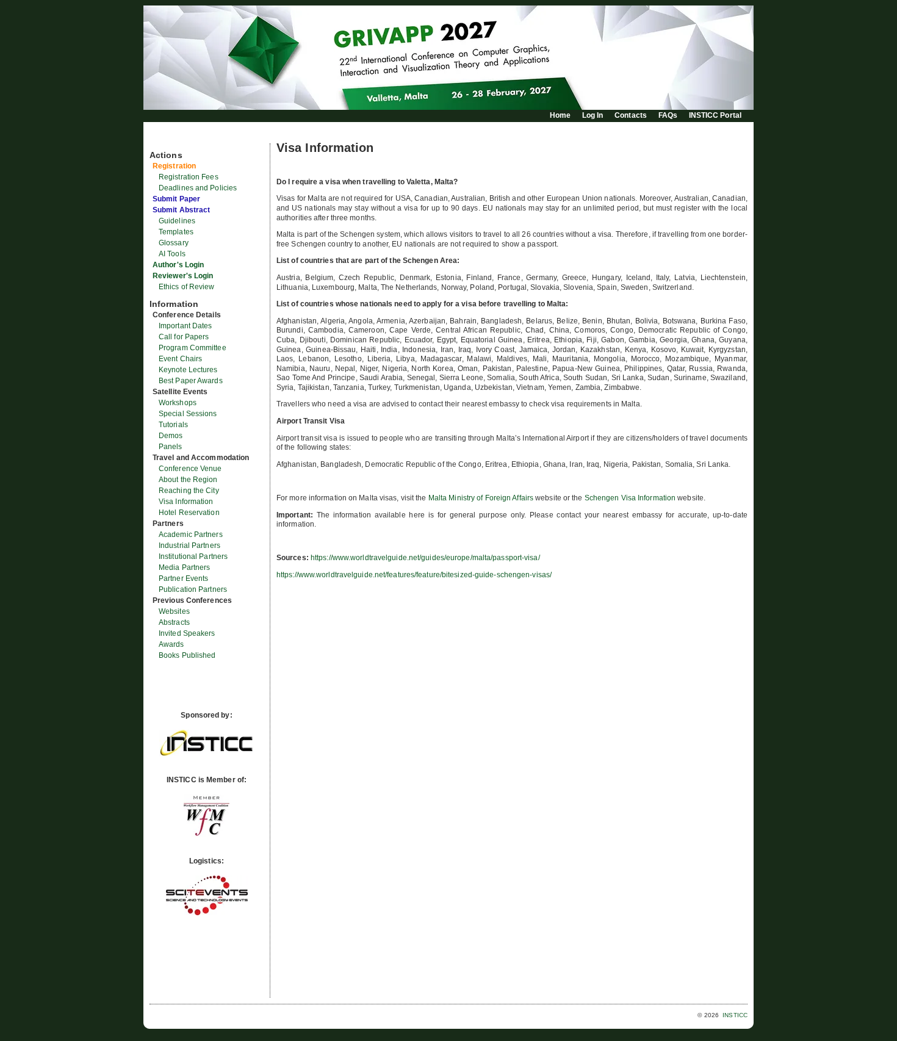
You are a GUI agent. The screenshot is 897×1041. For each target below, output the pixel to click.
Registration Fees (188, 177)
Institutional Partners (193, 556)
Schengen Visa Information (631, 498)
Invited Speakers (187, 633)
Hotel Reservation (189, 512)
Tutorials (173, 424)
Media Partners (184, 567)
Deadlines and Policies (198, 188)
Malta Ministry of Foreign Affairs (480, 498)
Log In (592, 115)
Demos (171, 435)
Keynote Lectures (188, 370)
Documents (162, 138)
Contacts (630, 115)
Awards (171, 644)
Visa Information (186, 501)
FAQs (667, 115)
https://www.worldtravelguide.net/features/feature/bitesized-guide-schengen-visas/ (414, 575)
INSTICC (735, 1015)
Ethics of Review (187, 287)
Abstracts (174, 622)
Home (560, 115)
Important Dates (185, 326)
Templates (176, 232)
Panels (170, 446)
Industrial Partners (189, 545)
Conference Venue (190, 468)
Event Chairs (180, 359)
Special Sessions (188, 413)
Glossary (174, 243)
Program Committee (192, 348)
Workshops (177, 402)
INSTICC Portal (715, 115)
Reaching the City (189, 490)
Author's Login (178, 265)
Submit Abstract (182, 210)
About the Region (188, 479)
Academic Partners (191, 534)
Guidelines (177, 221)
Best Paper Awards (191, 380)
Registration (174, 166)
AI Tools (172, 254)
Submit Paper (176, 199)
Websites (174, 611)
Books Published (187, 655)
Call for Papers (184, 337)
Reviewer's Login (183, 276)
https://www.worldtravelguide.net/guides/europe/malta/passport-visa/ (425, 557)
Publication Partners (193, 589)
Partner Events (183, 578)
